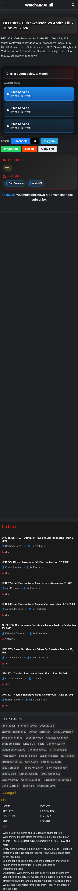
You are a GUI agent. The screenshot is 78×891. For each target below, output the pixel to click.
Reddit (29, 148)
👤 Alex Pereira (10, 588)
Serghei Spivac (28, 755)
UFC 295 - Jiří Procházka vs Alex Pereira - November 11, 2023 (37, 583)
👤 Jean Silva (35, 678)
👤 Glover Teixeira (11, 567)
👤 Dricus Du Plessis (37, 657)
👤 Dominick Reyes (12, 546)
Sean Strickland (11, 743)
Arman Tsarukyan (39, 731)
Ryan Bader (9, 755)
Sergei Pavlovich (51, 761)
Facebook (20, 141)
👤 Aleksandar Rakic (12, 609)
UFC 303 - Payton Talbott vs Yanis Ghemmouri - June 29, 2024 (38, 694)
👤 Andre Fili (35, 183)
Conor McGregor (31, 779)
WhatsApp (11, 148)
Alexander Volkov (12, 761)
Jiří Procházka (58, 749)
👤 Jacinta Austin (38, 633)
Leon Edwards (34, 737)
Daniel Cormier (11, 785)
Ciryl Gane (31, 761)
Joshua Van (47, 725)
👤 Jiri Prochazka (36, 546)
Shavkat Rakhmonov (14, 731)
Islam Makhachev (56, 767)
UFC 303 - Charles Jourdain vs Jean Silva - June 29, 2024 (35, 673)
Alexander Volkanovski (57, 779)
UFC (7, 167)
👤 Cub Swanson (14, 183)
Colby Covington (63, 731)
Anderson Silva (46, 785)
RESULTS (8, 811)
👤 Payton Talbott (11, 699)
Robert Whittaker (33, 767)
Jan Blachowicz (37, 749)
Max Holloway (10, 779)
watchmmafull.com (13, 868)
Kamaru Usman (28, 773)
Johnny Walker (56, 743)
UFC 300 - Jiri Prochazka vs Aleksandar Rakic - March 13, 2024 (38, 604)
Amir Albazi (8, 725)
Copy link (47, 148)
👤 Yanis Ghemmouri (36, 699)
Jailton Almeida (49, 755)
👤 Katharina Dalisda (13, 633)
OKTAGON (10, 639)
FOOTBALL (46, 821)
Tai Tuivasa (67, 755)
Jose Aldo (28, 785)
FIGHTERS (8, 816)
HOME (6, 806)
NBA (5, 821)
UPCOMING (47, 811)
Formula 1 (45, 816)
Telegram (49, 141)
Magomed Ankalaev (13, 749)
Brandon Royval (27, 725)
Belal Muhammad (12, 737)
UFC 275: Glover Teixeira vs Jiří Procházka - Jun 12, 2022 (35, 562)
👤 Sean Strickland (12, 657)
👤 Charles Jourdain (12, 678)
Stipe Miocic (9, 773)
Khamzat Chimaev (57, 737)
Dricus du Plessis (33, 743)
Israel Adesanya (50, 773)
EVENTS (45, 806)
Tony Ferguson (11, 767)
